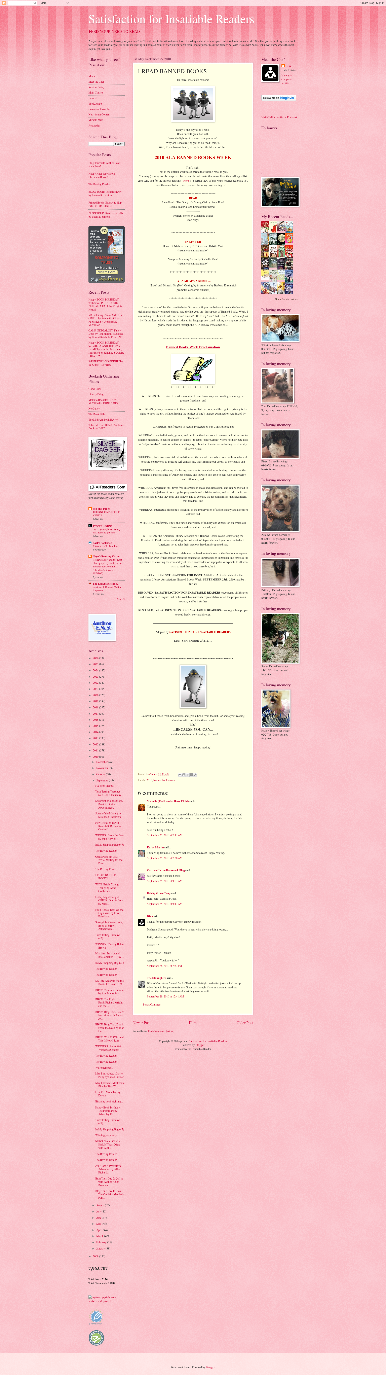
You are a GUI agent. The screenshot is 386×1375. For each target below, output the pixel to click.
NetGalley (94, 408)
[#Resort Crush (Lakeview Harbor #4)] (282, 230)
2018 (96, 707)
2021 (96, 689)
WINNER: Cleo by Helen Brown (109, 945)
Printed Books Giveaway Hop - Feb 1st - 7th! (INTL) (105, 204)
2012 (96, 744)
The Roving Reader (99, 184)
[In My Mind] (274, 257)
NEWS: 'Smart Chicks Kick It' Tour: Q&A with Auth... (107, 1144)
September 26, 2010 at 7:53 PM (164, 966)
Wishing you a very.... (107, 1135)
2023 (96, 676)
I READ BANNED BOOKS (105, 876)
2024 (96, 670)
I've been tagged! (104, 785)
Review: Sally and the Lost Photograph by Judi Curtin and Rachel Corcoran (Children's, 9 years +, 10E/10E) (107, 566)
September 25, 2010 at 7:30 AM (164, 858)
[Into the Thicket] (274, 266)
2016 (96, 719)
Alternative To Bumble (105, 546)
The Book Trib (96, 414)
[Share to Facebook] (191, 775)
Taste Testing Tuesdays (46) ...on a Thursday (108, 793)
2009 (96, 1256)
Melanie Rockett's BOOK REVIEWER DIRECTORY (103, 401)
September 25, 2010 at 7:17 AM (164, 835)
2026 (96, 658)
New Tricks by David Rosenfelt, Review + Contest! (108, 826)
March (100, 1236)
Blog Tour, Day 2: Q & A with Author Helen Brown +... (109, 1181)
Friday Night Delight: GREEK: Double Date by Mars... (109, 900)
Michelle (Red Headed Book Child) (168, 801)
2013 (96, 738)
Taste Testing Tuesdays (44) (107, 1121)
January (101, 1248)
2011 (96, 750)
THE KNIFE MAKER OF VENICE (106, 513)
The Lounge (95, 103)
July (99, 1211)
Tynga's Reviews (102, 526)
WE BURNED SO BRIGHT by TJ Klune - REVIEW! (105, 362)
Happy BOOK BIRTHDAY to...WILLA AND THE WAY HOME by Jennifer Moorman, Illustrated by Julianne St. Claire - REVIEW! (106, 349)
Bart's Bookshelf (102, 543)
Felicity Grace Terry (159, 893)
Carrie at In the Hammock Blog (166, 870)
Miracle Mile (95, 120)
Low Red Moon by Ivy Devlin (107, 1093)
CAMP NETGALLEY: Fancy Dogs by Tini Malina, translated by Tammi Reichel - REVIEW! (105, 333)
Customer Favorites (99, 109)
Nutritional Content (99, 114)
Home (193, 1022)
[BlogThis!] (184, 775)
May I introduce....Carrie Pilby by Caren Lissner (109, 1075)
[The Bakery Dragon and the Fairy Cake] (266, 293)
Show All (121, 599)
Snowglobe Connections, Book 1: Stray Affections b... (109, 925)
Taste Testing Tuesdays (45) (107, 936)
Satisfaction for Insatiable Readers (171, 18)
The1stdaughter (156, 978)
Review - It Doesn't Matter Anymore (107, 588)
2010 (149, 780)
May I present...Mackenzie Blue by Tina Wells (109, 1084)
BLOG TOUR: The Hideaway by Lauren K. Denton (104, 193)
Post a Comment (152, 1004)
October (101, 774)
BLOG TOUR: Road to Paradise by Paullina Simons (106, 214)
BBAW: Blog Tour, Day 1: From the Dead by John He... (109, 1027)
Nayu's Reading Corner (107, 556)
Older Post (245, 1022)
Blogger (199, 1045)
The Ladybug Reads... (105, 584)
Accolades (94, 125)
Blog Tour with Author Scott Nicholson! (104, 164)
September (102, 780)
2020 (96, 695)
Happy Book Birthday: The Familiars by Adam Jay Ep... (108, 1110)
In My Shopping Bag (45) (109, 1129)
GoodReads (94, 389)
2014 (96, 732)
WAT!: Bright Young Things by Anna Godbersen (107, 887)
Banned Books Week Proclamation (193, 347)
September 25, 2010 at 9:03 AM (164, 881)
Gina (150, 916)
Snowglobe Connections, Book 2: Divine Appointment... (109, 804)
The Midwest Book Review (103, 419)
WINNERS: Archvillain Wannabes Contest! (108, 1048)
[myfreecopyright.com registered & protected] (106, 1301)
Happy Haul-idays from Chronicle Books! (101, 175)
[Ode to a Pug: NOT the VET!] (266, 278)
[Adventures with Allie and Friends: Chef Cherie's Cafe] (274, 281)
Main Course (95, 92)
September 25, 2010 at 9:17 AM (164, 904)
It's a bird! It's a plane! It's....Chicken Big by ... (109, 955)
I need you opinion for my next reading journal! (107, 530)
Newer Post (142, 1022)
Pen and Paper (101, 509)
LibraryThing (96, 394)
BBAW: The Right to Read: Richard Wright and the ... (109, 1002)
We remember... (104, 1067)
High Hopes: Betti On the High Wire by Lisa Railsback (109, 913)
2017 (96, 713)
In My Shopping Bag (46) (109, 963)
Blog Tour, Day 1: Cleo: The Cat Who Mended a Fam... (109, 1194)
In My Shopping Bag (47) (109, 844)
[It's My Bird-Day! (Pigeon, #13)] (282, 279)
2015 (96, 726)
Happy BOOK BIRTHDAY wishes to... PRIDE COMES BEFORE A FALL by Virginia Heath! (105, 304)
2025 (96, 664)
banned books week (164, 780)
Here (186, 180)
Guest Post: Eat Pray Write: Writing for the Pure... (108, 860)
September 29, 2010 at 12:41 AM (165, 996)
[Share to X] (188, 775)
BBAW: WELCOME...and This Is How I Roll (109, 1038)
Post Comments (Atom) (161, 1031)
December (102, 762)
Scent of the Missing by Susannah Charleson (108, 815)
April (99, 1230)
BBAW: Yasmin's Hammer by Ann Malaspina (109, 991)
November (102, 768)
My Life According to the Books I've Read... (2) (109, 982)
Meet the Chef (96, 81)
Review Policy (96, 87)
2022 (96, 682)
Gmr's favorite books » (286, 299)
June (99, 1218)
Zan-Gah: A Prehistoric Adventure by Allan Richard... (108, 1169)
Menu (91, 76)
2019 (96, 701)
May (99, 1224)
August (100, 1205)
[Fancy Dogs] (274, 232)
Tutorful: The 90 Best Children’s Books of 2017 (106, 426)
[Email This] (180, 775)
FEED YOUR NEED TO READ (114, 31)
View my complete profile (286, 79)
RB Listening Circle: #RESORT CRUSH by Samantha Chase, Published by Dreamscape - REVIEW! (106, 320)
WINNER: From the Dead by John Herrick (109, 837)
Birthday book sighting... (109, 1101)
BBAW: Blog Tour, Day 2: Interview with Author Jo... (109, 1015)
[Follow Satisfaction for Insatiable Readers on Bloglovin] (278, 100)
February (101, 1242)
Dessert (92, 98)
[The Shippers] (290, 242)
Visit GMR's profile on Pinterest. (279, 117)
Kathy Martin (155, 847)
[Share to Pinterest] (195, 775)
